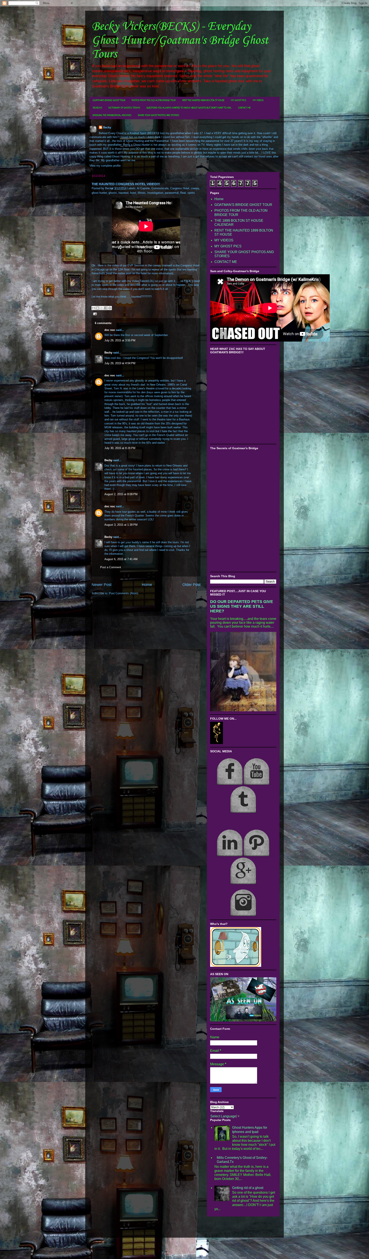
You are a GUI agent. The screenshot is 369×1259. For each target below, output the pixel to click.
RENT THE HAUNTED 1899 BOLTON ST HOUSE (203, 100)
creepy (195, 188)
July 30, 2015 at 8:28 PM (119, 448)
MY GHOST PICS (238, 100)
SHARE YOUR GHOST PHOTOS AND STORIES (158, 115)
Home (147, 585)
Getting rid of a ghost (247, 1188)
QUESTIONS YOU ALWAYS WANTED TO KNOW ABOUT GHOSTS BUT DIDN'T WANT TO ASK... (189, 108)
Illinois (142, 192)
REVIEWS (97, 108)
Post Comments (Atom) (123, 593)
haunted (123, 192)
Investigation (155, 192)
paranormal (172, 192)
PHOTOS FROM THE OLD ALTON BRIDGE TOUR (154, 100)
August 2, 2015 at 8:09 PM (121, 494)
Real (183, 192)
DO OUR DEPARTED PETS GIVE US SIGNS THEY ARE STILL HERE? (241, 606)
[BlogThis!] (97, 308)
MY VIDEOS (258, 100)
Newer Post (101, 585)
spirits (191, 192)
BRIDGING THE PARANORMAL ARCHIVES (112, 115)
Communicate (159, 188)
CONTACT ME (244, 108)
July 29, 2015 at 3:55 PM (119, 340)
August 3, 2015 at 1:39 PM (121, 524)
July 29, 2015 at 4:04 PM (119, 363)
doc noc (109, 330)
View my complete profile (105, 165)
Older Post (191, 585)
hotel (133, 192)
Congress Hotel (179, 188)
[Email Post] (94, 313)
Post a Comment (110, 567)
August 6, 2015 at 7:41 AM (121, 559)
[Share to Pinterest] (110, 308)
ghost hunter (99, 192)
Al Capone (143, 188)
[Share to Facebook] (106, 308)
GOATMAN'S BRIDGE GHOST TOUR (109, 100)
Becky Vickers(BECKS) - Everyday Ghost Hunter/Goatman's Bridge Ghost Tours (180, 40)
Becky (107, 127)
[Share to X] (102, 308)
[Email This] (93, 308)
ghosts (112, 192)
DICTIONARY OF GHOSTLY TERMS (124, 108)
